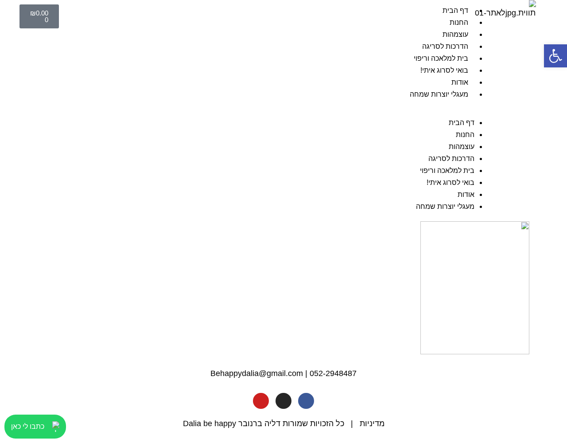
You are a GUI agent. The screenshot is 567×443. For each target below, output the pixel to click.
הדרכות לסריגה (445, 46)
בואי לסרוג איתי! (444, 70)
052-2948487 (333, 373)
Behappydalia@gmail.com (256, 373)
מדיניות (372, 423)
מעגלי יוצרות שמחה (439, 94)
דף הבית (455, 10)
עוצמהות (455, 34)
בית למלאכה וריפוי (441, 58)
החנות (459, 22)
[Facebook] (306, 401)
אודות (459, 82)
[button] (280, 111)
